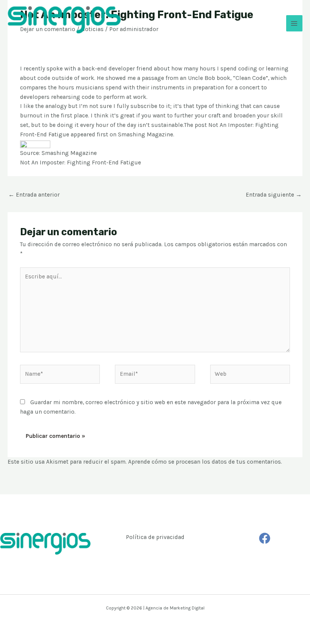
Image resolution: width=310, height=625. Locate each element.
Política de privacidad (155, 537)
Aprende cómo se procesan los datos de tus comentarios (204, 461)
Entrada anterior (34, 194)
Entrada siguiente (274, 194)
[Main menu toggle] (294, 23)
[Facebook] (264, 538)
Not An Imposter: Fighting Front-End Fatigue (80, 162)
